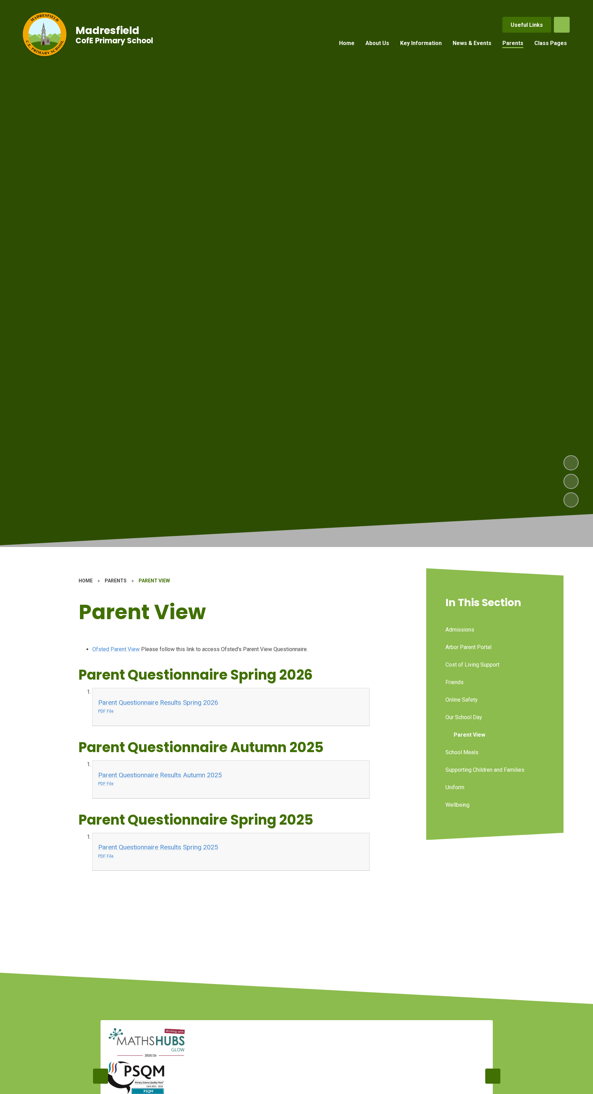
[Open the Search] (562, 25)
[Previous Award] (100, 1076)
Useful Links (527, 25)
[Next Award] (492, 1076)
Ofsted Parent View (116, 649)
